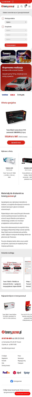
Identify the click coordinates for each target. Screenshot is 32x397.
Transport (20, 363)
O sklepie (4, 356)
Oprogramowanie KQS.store (10, 392)
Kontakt (4, 361)
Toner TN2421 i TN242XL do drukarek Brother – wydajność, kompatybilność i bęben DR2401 (12, 284)
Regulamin (5, 358)
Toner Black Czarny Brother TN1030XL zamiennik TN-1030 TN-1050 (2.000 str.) (9, 316)
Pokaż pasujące (10, 45)
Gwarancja (21, 358)
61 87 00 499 (6, 2)
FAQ (3, 363)
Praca (19, 356)
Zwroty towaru (6, 365)
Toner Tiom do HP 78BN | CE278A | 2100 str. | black (9, 175)
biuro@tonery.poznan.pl (8, 348)
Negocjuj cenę (22, 361)
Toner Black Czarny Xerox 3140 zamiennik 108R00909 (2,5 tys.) (16, 131)
